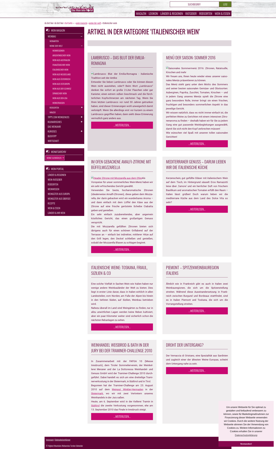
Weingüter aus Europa (59, 194)
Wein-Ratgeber (55, 179)
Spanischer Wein (59, 93)
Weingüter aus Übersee (59, 198)
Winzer (53, 112)
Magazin (141, 13)
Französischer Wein (61, 64)
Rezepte (51, 203)
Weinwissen (53, 189)
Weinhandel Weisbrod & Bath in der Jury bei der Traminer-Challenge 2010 (121, 347)
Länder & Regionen (171, 13)
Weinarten (54, 41)
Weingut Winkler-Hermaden (127, 389)
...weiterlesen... (122, 125)
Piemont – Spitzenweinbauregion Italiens (192, 270)
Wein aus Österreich (61, 79)
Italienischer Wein (60, 69)
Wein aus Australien (61, 60)
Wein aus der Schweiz (61, 88)
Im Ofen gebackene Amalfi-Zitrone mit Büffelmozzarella (121, 164)
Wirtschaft (53, 141)
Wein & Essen (222, 13)
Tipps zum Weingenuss (58, 117)
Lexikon (153, 13)
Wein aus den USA (59, 98)
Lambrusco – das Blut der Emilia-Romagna (118, 60)
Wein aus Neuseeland (61, 74)
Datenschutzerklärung (62, 439)
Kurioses (52, 131)
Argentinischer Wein (61, 55)
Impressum (50, 439)
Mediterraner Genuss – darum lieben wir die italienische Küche (196, 164)
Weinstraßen (58, 102)
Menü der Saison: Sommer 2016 (190, 57)
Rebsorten (205, 13)
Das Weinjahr (54, 126)
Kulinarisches (55, 122)
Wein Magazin (81, 23)
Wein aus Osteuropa (61, 83)
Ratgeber (191, 13)
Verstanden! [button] (246, 444)
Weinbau (52, 36)
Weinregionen (58, 50)
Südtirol (95, 405)
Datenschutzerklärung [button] (246, 435)
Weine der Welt (95, 23)
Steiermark (97, 393)
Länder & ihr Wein (56, 213)
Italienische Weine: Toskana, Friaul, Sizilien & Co (119, 270)
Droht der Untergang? (185, 345)
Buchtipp (52, 136)
